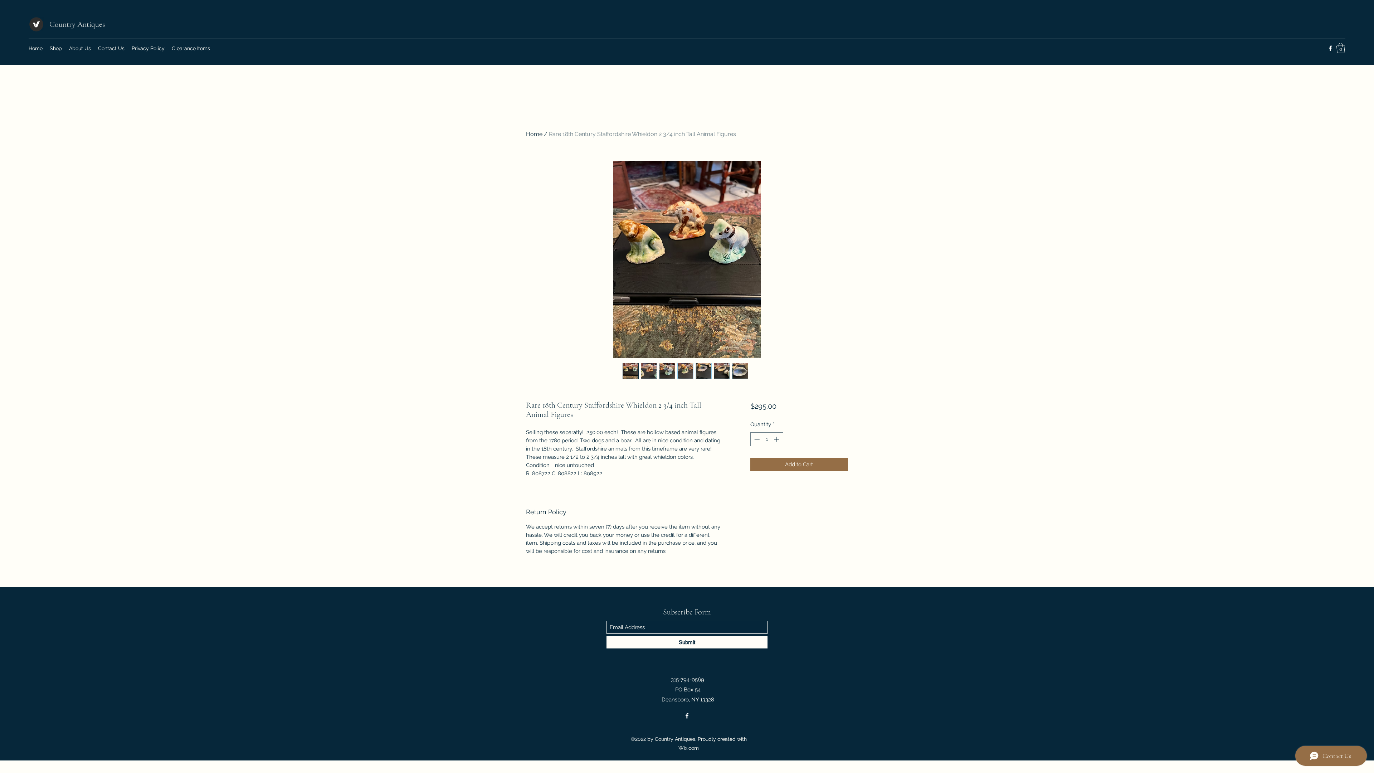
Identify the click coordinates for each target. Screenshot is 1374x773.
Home (534, 134)
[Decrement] (756, 439)
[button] (1340, 48)
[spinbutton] (767, 439)
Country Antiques (77, 24)
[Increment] (777, 439)
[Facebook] (1330, 48)
